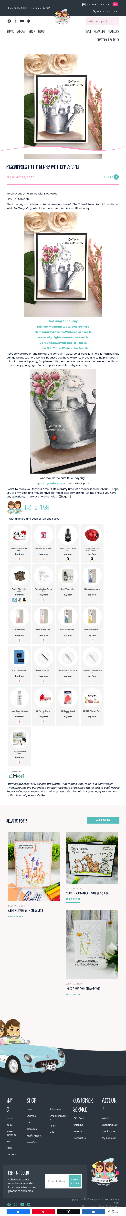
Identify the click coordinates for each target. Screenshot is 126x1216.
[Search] (115, 21)
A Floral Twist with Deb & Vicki (25, 911)
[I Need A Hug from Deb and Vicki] (92, 944)
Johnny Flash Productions (104, 1206)
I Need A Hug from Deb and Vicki (83, 989)
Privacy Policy (115, 1201)
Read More (15, 916)
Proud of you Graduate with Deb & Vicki (87, 893)
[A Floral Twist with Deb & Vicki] (34, 866)
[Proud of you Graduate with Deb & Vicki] (92, 857)
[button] (9, 21)
